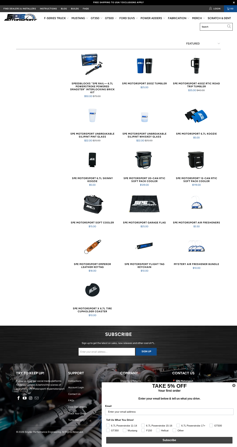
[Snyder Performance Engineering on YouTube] (24, 398)
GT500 (109, 18)
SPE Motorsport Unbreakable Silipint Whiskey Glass (144, 116)
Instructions (74, 381)
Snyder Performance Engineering (43, 431)
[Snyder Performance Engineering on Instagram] (30, 398)
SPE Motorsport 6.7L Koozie (196, 116)
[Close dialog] (234, 385)
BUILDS (75, 8)
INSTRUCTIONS (48, 8)
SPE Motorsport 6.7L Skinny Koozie (92, 160)
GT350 (95, 18)
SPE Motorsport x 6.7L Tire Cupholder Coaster (92, 291)
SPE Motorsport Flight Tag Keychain (144, 246)
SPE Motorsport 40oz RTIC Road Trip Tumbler (196, 66)
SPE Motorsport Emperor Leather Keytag (92, 246)
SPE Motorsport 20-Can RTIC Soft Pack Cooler (144, 160)
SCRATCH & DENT (219, 18)
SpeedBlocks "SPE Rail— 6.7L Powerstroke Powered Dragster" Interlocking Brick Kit (92, 66)
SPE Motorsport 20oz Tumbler (144, 66)
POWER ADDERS (152, 18)
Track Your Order (77, 413)
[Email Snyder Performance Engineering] (36, 398)
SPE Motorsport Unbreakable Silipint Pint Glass (92, 116)
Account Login (76, 387)
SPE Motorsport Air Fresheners (196, 205)
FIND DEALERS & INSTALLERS (19, 8)
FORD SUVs (127, 18)
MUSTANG (78, 18)
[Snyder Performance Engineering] (20, 18)
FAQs (86, 8)
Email (108, 406)
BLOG (64, 8)
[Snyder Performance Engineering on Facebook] (18, 398)
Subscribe (169, 440)
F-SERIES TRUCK (55, 18)
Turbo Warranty (76, 419)
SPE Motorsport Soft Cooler (92, 205)
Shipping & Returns (130, 381)
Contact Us (74, 394)
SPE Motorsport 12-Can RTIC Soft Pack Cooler (196, 160)
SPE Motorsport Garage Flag (144, 205)
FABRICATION (177, 18)
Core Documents (77, 406)
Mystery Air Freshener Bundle (196, 246)
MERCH (197, 18)
